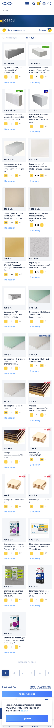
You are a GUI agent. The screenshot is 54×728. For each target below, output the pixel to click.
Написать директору (40, 687)
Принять (27, 718)
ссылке (24, 711)
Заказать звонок (27, 694)
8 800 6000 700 (9, 687)
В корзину (9, 82)
